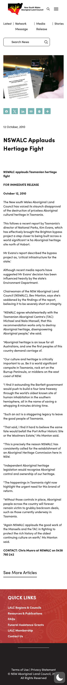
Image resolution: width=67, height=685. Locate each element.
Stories (59, 23)
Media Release (41, 26)
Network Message (21, 26)
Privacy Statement (43, 669)
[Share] (6, 111)
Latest (7, 23)
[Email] (31, 111)
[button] (48, 9)
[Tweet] (15, 111)
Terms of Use (20, 669)
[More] (47, 111)
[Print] (39, 111)
